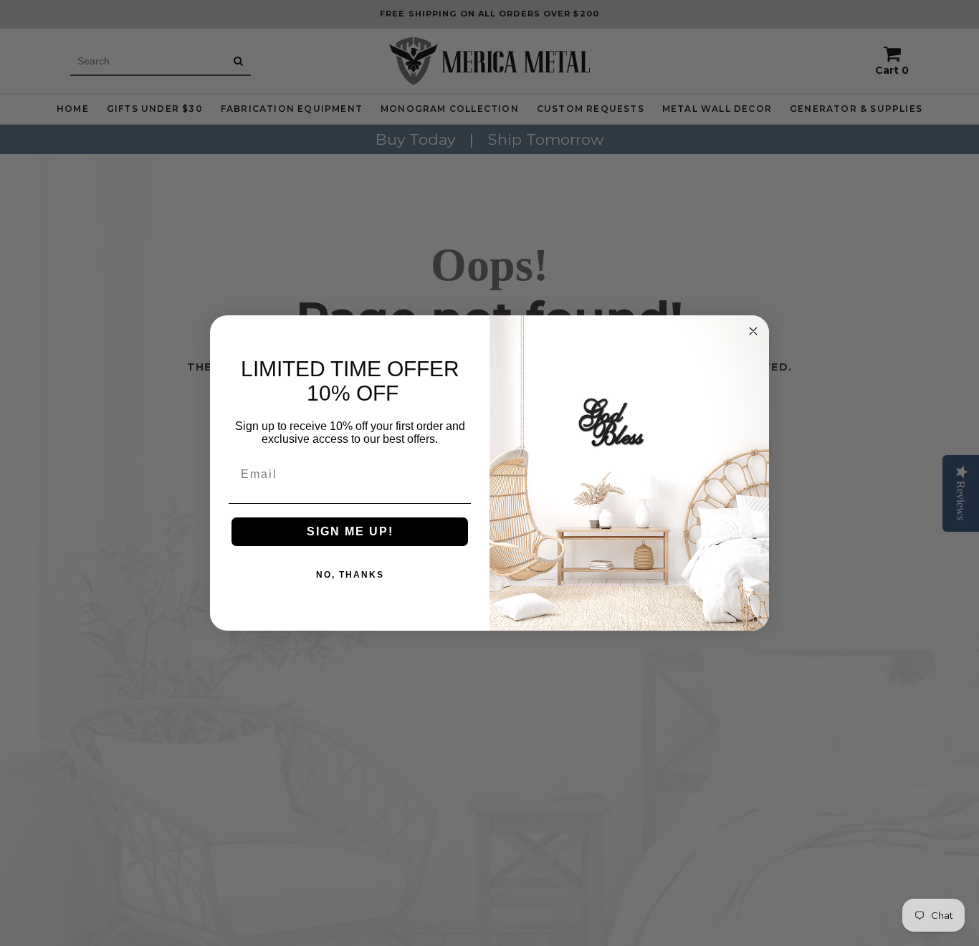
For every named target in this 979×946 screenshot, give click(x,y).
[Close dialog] (753, 331)
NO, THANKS (350, 575)
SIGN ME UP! (350, 531)
